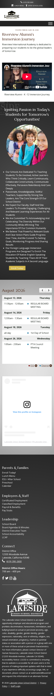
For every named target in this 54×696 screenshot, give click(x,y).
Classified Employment (13, 503)
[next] (48, 290)
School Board (9, 524)
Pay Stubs (7, 510)
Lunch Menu (8, 475)
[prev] (42, 290)
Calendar (6, 485)
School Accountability (13, 534)
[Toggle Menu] (50, 23)
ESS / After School (11, 479)
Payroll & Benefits (11, 507)
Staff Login (15, 686)
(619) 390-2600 (14, 561)
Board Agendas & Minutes (15, 527)
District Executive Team (14, 530)
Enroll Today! (17, 268)
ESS (32, 365)
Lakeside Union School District (17, 442)
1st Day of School (40, 332)
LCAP (4, 537)
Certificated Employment (14, 500)
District (45, 365)
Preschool (7, 482)
